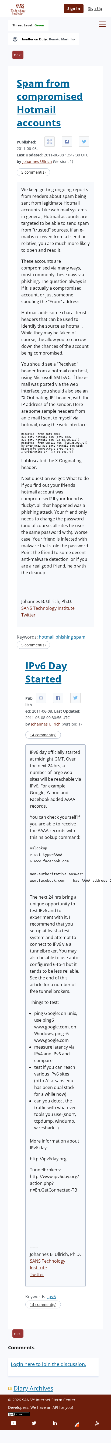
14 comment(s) (43, 734)
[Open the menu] (102, 24)
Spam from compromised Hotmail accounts (50, 102)
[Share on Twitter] (84, 141)
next (18, 54)
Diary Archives (33, 1388)
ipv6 (51, 1297)
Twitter (28, 615)
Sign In (73, 8)
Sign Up (95, 8)
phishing (64, 637)
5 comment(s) (33, 172)
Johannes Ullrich (37, 161)
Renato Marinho (62, 39)
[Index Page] (17, 8)
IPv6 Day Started (46, 672)
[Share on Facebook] (67, 141)
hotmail (46, 637)
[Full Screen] (49, 141)
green (39, 25)
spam (79, 637)
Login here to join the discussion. (48, 1364)
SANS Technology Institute (48, 608)
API (55, 1407)
